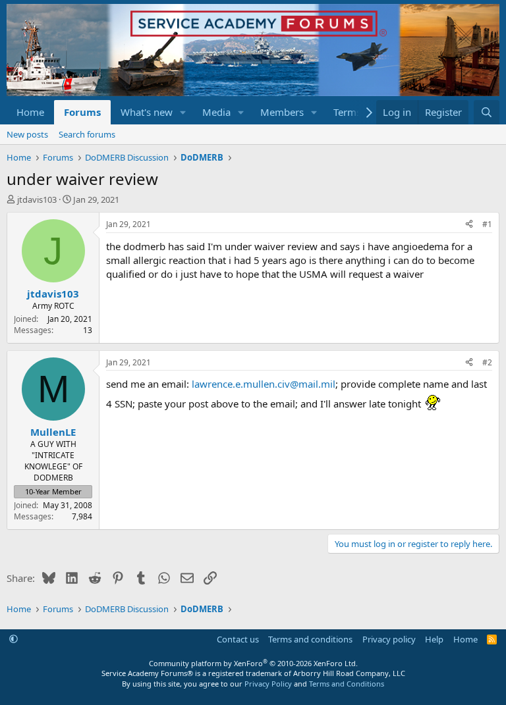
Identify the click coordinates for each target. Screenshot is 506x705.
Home (30, 111)
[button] (183, 112)
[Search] (486, 112)
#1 (487, 224)
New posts (27, 134)
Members (282, 111)
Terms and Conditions (346, 684)
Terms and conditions (310, 639)
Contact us (238, 639)
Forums (82, 111)
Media (216, 111)
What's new (147, 111)
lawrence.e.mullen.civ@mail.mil (263, 383)
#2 (487, 362)
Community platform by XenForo (253, 663)
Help (434, 639)
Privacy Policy (268, 684)
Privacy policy (389, 639)
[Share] (469, 224)
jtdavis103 (37, 199)
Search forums (87, 134)
